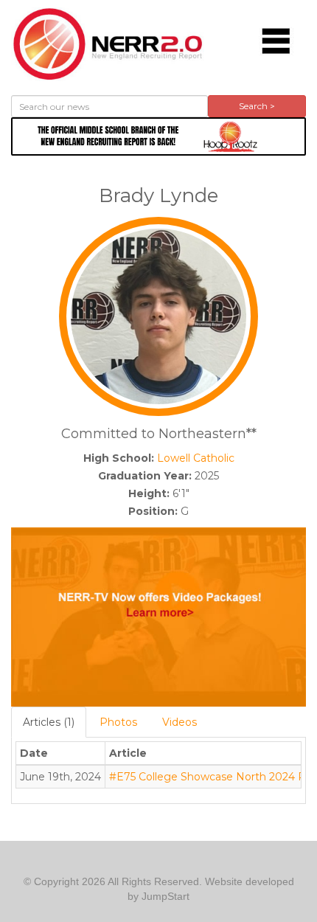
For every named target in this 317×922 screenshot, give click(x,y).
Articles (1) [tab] (48, 722)
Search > (257, 105)
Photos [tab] (118, 722)
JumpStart (165, 896)
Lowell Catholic (195, 458)
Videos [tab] (179, 722)
